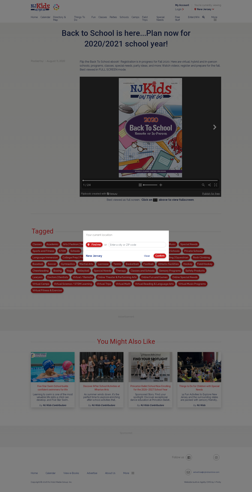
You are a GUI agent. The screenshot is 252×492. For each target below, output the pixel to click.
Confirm (159, 255)
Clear (147, 256)
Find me (96, 244)
